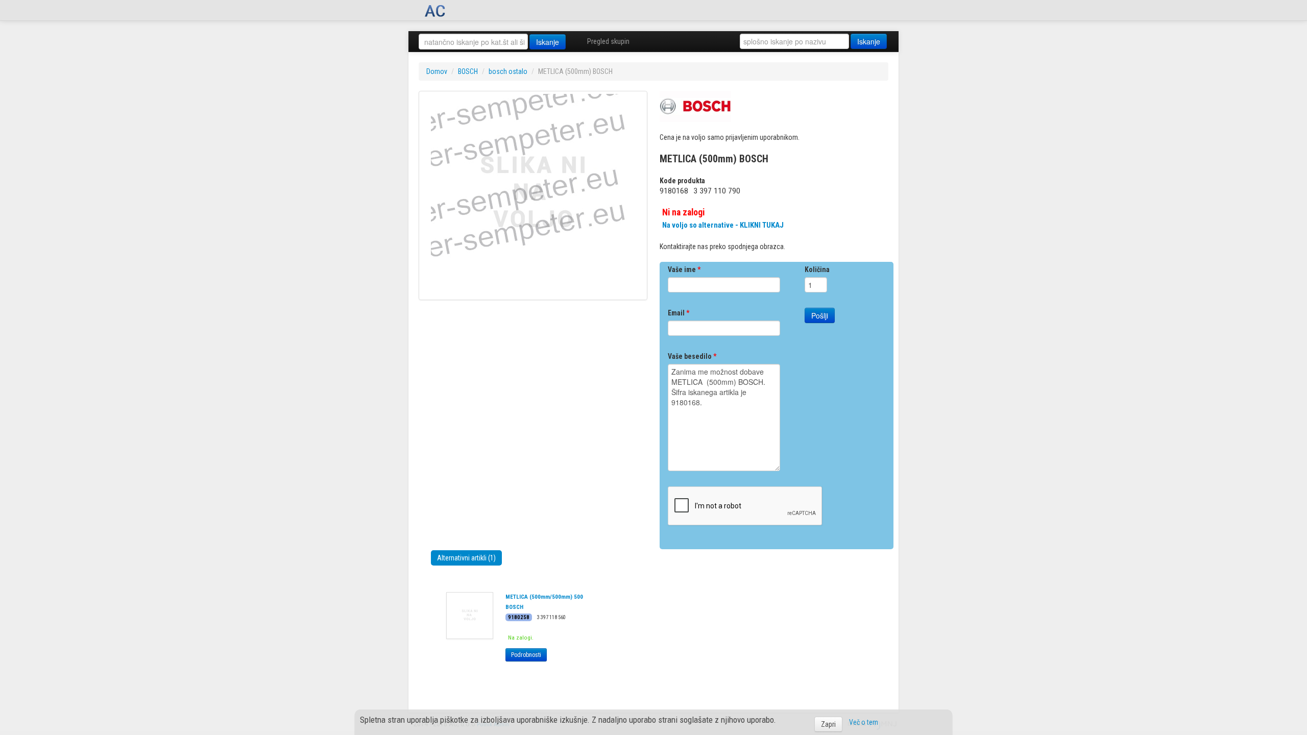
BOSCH (468, 71)
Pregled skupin (608, 41)
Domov (436, 71)
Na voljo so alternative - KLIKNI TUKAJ (723, 225)
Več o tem (863, 722)
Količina (817, 269)
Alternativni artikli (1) (466, 558)
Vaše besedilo (692, 356)
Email (678, 313)
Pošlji (819, 315)
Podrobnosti (526, 654)
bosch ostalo (508, 71)
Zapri (828, 724)
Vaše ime (684, 269)
